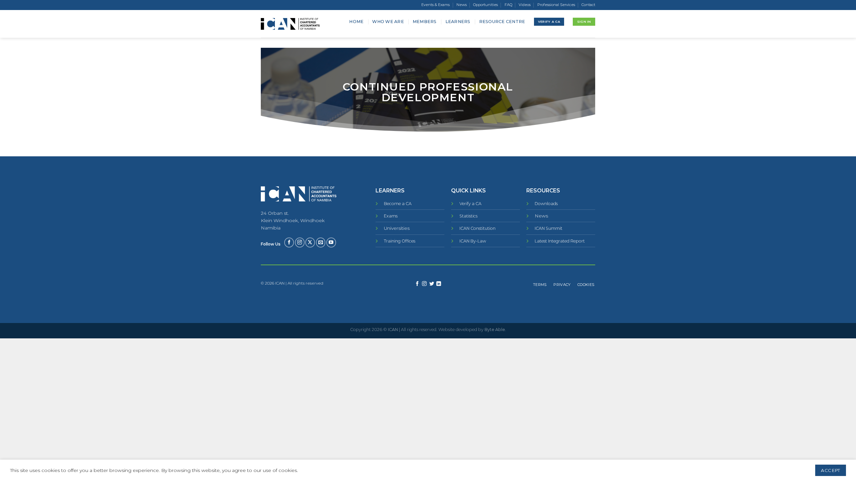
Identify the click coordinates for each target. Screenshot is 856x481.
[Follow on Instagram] (300, 242)
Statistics (468, 215)
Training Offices (399, 241)
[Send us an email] (321, 242)
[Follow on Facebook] (289, 242)
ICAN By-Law (472, 241)
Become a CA (398, 203)
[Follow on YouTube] (331, 242)
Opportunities (485, 4)
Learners (457, 21)
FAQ (508, 4)
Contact (588, 4)
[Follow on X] (310, 242)
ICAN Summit (548, 228)
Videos (525, 4)
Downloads (546, 203)
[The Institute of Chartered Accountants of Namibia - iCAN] (290, 24)
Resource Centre (502, 21)
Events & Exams (435, 4)
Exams (391, 215)
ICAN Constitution (477, 228)
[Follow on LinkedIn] (438, 284)
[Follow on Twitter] (431, 284)
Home (356, 21)
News (461, 4)
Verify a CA (470, 203)
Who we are (388, 21)
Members (425, 21)
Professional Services (556, 4)
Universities (397, 228)
